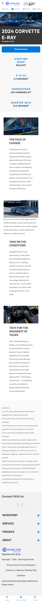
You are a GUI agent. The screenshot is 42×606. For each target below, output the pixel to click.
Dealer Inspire (8, 585)
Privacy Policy (13, 565)
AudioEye (21, 576)
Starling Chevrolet (26, 560)
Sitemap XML (30, 570)
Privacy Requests (27, 565)
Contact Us (10, 570)
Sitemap (20, 570)
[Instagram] (22, 505)
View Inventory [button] (21, 49)
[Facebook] (18, 505)
